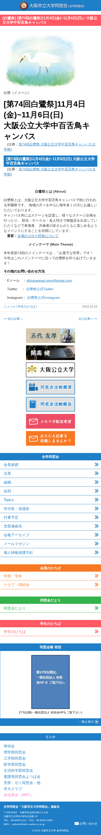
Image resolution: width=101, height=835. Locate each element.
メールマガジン (16, 544)
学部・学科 (13, 576)
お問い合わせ (88, 823)
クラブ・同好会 (16, 585)
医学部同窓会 (15, 764)
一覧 (86, 721)
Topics (9, 500)
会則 (7, 491)
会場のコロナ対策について (38, 236)
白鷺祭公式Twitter (40, 289)
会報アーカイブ (16, 535)
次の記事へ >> (87, 318)
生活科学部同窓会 (18, 770)
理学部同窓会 (15, 752)
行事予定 (11, 517)
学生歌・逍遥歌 (16, 508)
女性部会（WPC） (19, 795)
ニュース (9, 306)
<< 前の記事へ (13, 318)
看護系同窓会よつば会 (22, 776)
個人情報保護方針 (18, 552)
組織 (7, 482)
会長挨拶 (11, 465)
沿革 (7, 473)
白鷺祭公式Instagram (43, 297)
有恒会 (9, 746)
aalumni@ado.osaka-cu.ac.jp (28, 824)
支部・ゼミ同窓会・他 (22, 783)
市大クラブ (13, 789)
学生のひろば (26, 306)
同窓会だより (15, 608)
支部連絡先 (13, 526)
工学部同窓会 (15, 758)
